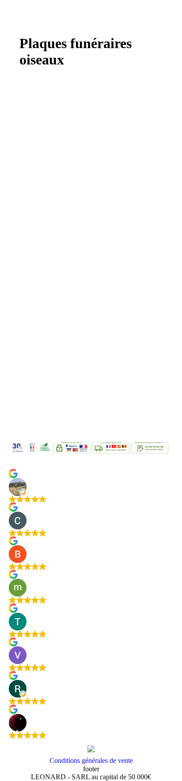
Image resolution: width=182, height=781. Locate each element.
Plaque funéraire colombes (71, 407)
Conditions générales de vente (91, 760)
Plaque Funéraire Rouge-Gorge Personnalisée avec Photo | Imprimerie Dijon (78, 234)
